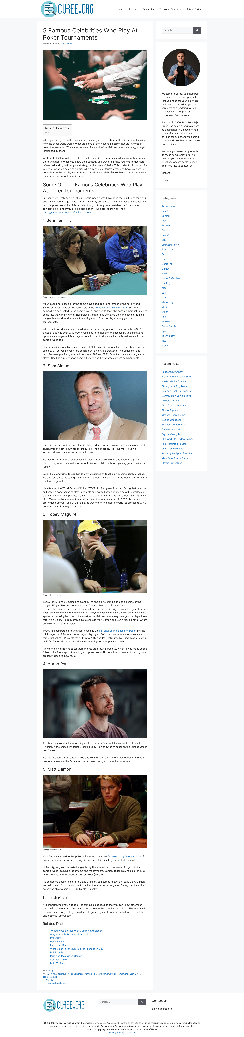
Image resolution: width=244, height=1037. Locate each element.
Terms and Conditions (170, 9)
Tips (164, 340)
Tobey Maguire (50, 977)
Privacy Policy (194, 9)
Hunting (166, 283)
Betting (49, 970)
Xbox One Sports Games (176, 458)
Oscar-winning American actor (124, 856)
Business (167, 225)
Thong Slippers (170, 410)
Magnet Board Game (173, 415)
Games (166, 268)
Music (165, 307)
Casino (165, 235)
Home (120, 9)
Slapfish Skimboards (173, 424)
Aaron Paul (51, 974)
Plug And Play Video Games (177, 439)
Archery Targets (171, 400)
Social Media (169, 326)
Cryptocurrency (170, 244)
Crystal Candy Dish (172, 434)
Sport (165, 331)
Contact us (130, 1032)
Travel (165, 345)
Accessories (168, 206)
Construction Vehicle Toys (176, 395)
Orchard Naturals (171, 429)
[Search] (197, 30)
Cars (164, 230)
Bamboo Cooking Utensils (176, 391)
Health (165, 273)
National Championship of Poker (117, 630)
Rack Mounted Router (174, 443)
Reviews (133, 9)
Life (164, 297)
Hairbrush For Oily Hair (174, 381)
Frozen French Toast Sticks (177, 376)
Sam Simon (135, 974)
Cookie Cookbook (171, 419)
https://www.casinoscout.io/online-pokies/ (67, 212)
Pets (164, 316)
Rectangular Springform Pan (177, 453)
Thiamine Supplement (56, 983)
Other (165, 311)
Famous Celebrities (74, 974)
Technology (168, 336)
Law (164, 292)
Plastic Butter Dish (172, 463)
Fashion (166, 254)
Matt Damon (103, 974)
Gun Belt (50, 980)
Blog (164, 220)
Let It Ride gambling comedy (111, 307)
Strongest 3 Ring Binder (175, 386)
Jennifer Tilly (90, 974)
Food (164, 259)
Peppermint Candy (172, 371)
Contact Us (148, 9)
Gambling (167, 263)
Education (167, 249)
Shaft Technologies (172, 448)
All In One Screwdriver (174, 405)
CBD (164, 239)
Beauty (165, 211)
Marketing (167, 302)
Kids (164, 287)
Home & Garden (171, 278)
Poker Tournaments (119, 974)
